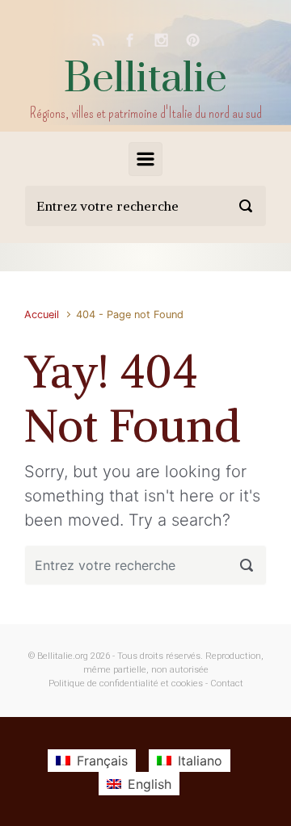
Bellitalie (145, 78)
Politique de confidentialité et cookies (125, 683)
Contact (226, 683)
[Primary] (145, 159)
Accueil (41, 314)
